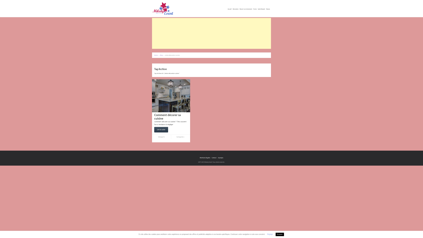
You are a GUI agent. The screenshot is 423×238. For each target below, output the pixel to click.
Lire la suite (161, 129)
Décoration (235, 9)
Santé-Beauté (261, 9)
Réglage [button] (270, 234)
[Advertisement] (211, 33)
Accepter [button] (280, 234)
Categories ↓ (180, 137)
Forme (255, 9)
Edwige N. (161, 137)
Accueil (230, 9)
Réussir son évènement (246, 9)
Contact (214, 158)
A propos (220, 158)
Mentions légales (205, 158)
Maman (268, 9)
